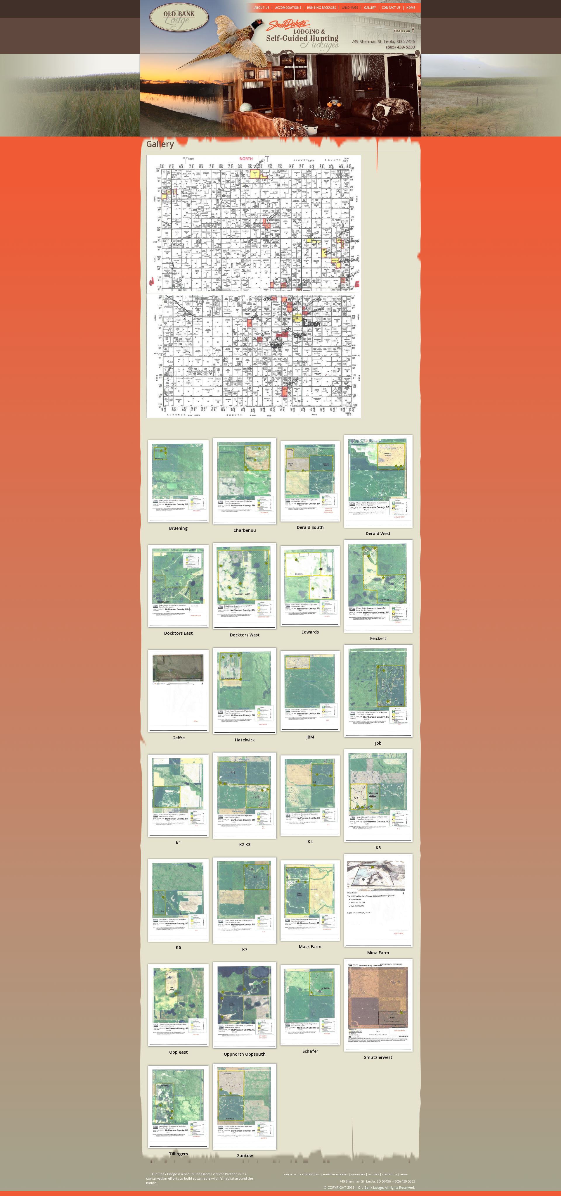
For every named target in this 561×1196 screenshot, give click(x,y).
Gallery (370, 8)
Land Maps (350, 8)
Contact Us (391, 8)
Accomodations (288, 8)
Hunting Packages (321, 8)
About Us (261, 8)
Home (410, 8)
